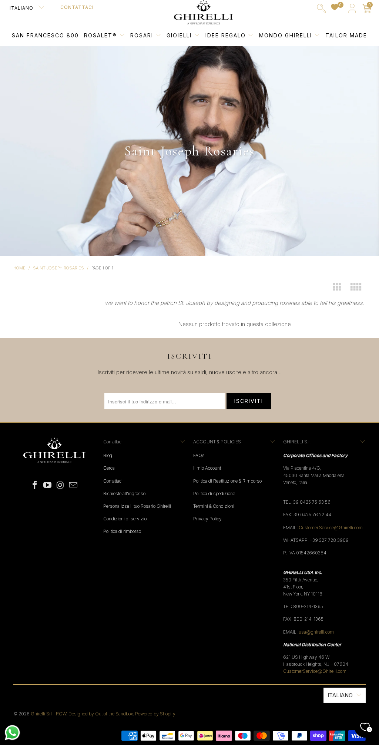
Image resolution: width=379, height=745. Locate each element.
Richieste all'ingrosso (124, 493)
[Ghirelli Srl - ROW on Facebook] (34, 485)
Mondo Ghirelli (286, 35)
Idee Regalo (226, 35)
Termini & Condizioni (213, 506)
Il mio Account (207, 468)
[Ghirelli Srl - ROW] (203, 12)
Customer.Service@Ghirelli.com (331, 527)
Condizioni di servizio (125, 518)
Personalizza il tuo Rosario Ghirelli (137, 506)
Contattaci (77, 7)
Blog (107, 455)
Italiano (22, 8)
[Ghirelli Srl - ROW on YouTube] (47, 485)
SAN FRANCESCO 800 (45, 35)
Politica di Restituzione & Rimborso (227, 481)
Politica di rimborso (122, 531)
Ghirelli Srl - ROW (48, 714)
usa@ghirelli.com (316, 632)
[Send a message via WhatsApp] (12, 732)
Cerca (109, 468)
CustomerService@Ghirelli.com (314, 671)
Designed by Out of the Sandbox (100, 714)
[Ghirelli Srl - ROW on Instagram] (60, 485)
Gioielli (179, 35)
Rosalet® (100, 35)
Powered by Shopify (155, 714)
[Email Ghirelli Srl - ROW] (73, 485)
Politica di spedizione (214, 493)
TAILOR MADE (346, 35)
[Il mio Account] (352, 10)
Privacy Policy (207, 518)
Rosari (142, 35)
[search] (321, 10)
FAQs (199, 455)
